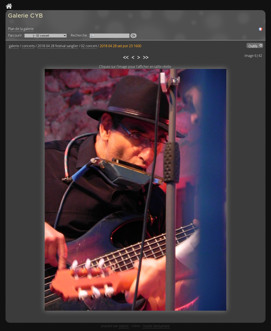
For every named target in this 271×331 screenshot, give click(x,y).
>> (145, 56)
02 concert (89, 46)
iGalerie (124, 326)
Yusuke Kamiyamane (156, 326)
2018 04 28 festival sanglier (57, 46)
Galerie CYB (25, 15)
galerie (14, 46)
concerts (28, 46)
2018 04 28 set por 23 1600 (120, 46)
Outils (253, 46)
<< (125, 56)
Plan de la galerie (21, 28)
